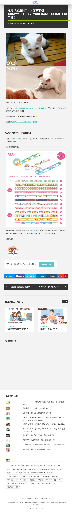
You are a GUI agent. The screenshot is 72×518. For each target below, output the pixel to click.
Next (66, 301)
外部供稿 (41, 480)
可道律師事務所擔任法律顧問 (30, 502)
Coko (11, 23)
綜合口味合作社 (17, 469)
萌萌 (14, 473)
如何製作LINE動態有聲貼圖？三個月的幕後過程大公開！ (39, 440)
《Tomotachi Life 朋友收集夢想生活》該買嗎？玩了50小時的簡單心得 (44, 445)
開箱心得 (54, 469)
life (15, 23)
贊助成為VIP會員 (46, 264)
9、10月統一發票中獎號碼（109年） (51, 287)
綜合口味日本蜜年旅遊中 (38, 473)
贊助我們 (41, 498)
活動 (20, 23)
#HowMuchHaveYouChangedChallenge (32, 108)
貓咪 (24, 23)
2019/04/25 (43, 326)
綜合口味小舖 (16, 139)
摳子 (25, 476)
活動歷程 (36, 498)
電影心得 (37, 476)
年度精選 (33, 480)
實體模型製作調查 (34, 231)
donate (46, 476)
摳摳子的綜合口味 (30, 469)
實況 (55, 480)
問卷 (29, 233)
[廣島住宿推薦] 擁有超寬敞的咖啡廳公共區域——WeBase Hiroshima (44, 424)
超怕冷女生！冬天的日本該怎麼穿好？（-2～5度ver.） (39, 413)
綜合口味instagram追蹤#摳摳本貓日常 (23, 122)
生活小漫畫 (48, 466)
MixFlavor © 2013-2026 (36, 509)
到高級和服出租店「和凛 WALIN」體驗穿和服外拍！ (38, 435)
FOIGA (49, 480)
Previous (63, 301)
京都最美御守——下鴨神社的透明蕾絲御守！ (36, 408)
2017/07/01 (10, 326)
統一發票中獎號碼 (43, 469)
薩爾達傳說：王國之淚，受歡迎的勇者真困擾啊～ (37, 449)
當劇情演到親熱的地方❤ (17, 329)
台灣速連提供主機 (44, 502)
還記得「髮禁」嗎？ (48, 329)
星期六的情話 (27, 466)
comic (10, 466)
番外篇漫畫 (38, 466)
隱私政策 (30, 498)
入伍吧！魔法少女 (12, 480)
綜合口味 (19, 502)
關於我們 (24, 498)
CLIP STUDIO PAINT (14, 476)
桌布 (34, 483)
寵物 (26, 480)
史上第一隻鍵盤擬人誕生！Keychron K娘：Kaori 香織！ (30, 287)
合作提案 (47, 498)
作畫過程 (54, 476)
